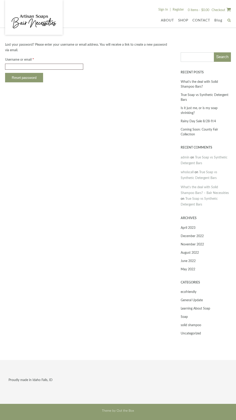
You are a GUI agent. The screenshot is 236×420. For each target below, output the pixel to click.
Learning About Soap (195, 308)
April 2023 (188, 227)
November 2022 (192, 244)
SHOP (183, 20)
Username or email (25, 59)
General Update (192, 300)
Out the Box (125, 410)
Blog (218, 20)
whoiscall (187, 172)
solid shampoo (191, 325)
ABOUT (167, 20)
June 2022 (188, 261)
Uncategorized (191, 333)
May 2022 (188, 269)
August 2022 (190, 252)
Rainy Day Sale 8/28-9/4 (198, 121)
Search (222, 57)
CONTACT (201, 20)
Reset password (24, 78)
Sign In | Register (171, 9)
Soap (184, 317)
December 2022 (192, 236)
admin (185, 157)
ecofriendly (188, 292)
